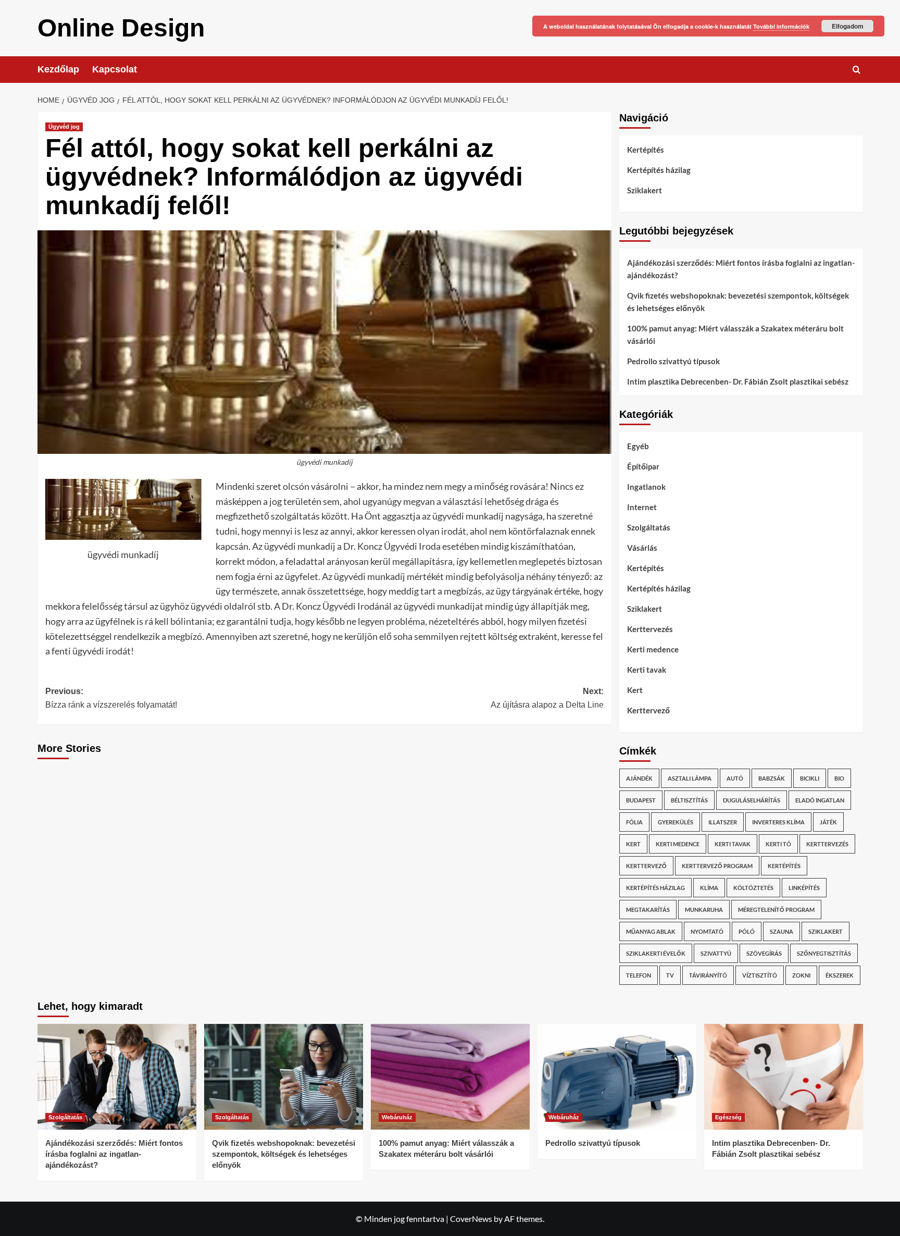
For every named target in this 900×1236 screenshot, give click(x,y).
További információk (781, 26)
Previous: (111, 698)
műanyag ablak (651, 931)
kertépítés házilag (655, 887)
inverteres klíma (778, 822)
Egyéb (638, 446)
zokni (801, 975)
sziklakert (825, 931)
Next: (547, 698)
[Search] (856, 69)
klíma (709, 887)
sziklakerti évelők (655, 953)
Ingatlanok (646, 486)
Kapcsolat (114, 69)
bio (839, 778)
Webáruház (397, 1117)
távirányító (708, 975)
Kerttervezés (650, 629)
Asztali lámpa (689, 778)
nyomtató (707, 931)
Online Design (121, 28)
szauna (781, 931)
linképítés (804, 887)
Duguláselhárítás (751, 800)
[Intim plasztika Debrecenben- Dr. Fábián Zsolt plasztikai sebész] (783, 1077)
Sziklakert (644, 190)
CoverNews (471, 1218)
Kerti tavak (646, 669)
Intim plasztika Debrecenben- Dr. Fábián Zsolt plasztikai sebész (737, 381)
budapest (641, 800)
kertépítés (784, 865)
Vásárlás (642, 547)
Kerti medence (653, 649)
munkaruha (704, 909)
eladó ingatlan (819, 800)
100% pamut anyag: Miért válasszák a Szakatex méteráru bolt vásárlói (735, 334)
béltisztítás (689, 800)
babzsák (771, 778)
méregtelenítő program (776, 909)
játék (828, 822)
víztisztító (759, 975)
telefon (638, 975)
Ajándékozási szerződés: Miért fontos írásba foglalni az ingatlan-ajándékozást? (741, 269)
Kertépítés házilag (659, 170)
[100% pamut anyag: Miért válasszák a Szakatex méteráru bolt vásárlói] (450, 1077)
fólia (634, 822)
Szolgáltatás (648, 527)
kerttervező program (717, 865)
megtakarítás (648, 909)
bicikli (809, 778)
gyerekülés (675, 822)
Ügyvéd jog (64, 126)
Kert (635, 690)
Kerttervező (648, 710)
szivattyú (716, 953)
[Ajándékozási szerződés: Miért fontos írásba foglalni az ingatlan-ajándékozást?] (117, 1077)
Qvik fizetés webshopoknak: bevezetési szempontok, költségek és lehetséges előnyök (738, 302)
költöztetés (753, 887)
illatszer (722, 822)
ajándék (639, 778)
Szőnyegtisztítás (824, 953)
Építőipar (643, 466)
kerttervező (646, 865)
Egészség (728, 1117)
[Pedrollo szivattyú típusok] (617, 1077)
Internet (642, 507)
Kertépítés (645, 149)
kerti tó (778, 844)
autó (735, 778)
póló (747, 931)
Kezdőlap (58, 69)
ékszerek (840, 975)
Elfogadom (848, 26)
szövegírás (764, 953)
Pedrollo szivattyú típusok (673, 361)
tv (670, 975)
